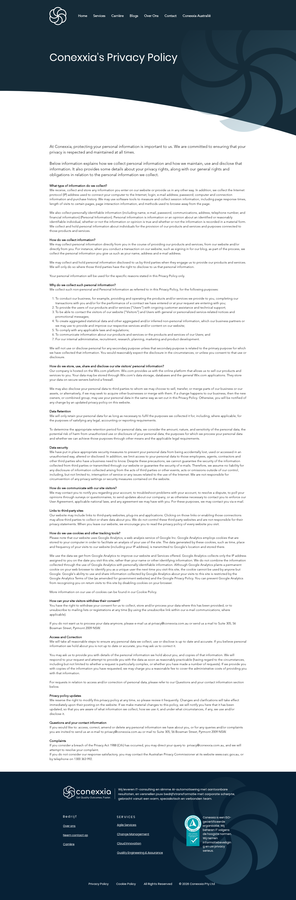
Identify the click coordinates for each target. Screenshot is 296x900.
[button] (99, 15)
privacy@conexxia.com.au (170, 623)
